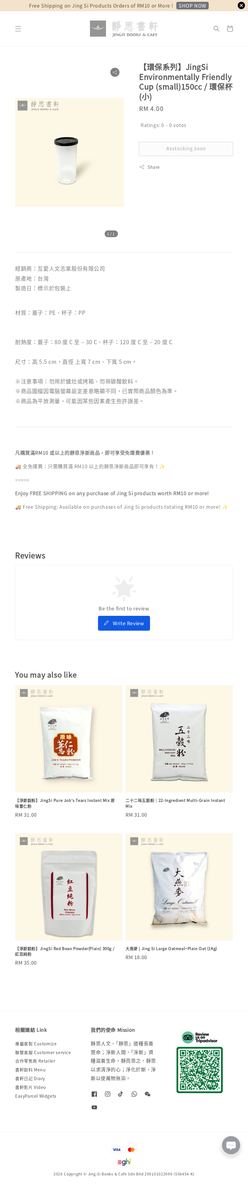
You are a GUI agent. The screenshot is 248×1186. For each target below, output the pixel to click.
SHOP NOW (192, 5)
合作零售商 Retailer (35, 1061)
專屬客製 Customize (36, 1044)
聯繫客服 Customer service (43, 1052)
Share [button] (154, 167)
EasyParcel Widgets (36, 1096)
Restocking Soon (186, 148)
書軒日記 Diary (30, 1078)
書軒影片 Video (30, 1087)
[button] (18, 28)
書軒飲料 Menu (30, 1070)
